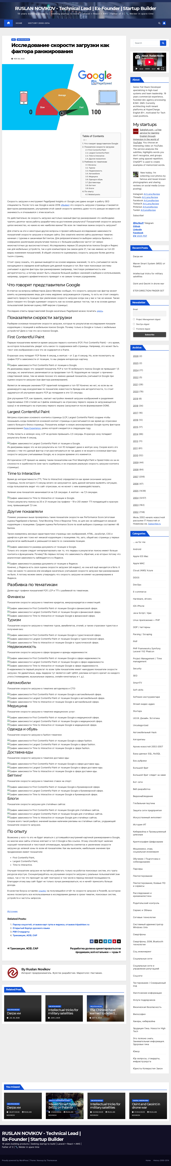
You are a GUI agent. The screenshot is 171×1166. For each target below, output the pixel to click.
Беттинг (92, 185)
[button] (159, 23)
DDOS (136, 577)
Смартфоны (139, 934)
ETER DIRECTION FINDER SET (148, 290)
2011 (135, 448)
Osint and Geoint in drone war (148, 283)
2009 (136, 462)
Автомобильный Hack (145, 732)
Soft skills (138, 689)
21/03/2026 (56, 1112)
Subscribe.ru (154, 523)
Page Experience (32, 428)
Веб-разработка (141, 789)
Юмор (136, 1051)
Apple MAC (139, 563)
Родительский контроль (146, 903)
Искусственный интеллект (147, 817)
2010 (135, 455)
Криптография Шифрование (148, 841)
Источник (12, 911)
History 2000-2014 (39, 23)
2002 (136, 512)
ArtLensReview (151, 200)
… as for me (139, 542)
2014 (135, 434)
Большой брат (140, 767)
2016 (135, 420)
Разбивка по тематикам (95, 162)
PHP (135, 641)
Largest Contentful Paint (99, 153)
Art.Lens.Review (152, 194)
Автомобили (94, 173)
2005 (136, 490)
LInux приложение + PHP (146, 620)
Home (19, 23)
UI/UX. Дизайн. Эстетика (146, 718)
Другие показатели (97, 159)
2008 (136, 469)
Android (137, 549)
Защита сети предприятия (147, 810)
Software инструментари (146, 697)
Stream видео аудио (144, 704)
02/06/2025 (98, 1112)
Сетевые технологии (144, 917)
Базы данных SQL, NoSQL (146, 753)
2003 (136, 505)
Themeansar (52, 1160)
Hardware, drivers (142, 598)
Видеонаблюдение (143, 796)
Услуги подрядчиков (144, 1000)
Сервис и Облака (142, 910)
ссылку (42, 890)
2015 (135, 427)
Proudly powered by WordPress (15, 1160)
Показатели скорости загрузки (99, 147)
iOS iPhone (138, 606)
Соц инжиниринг (142, 951)
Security (137, 668)
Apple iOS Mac (140, 556)
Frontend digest (143, 329)
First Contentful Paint (97, 150)
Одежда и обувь (96, 179)
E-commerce (139, 591)
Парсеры (138, 868)
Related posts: (94, 194)
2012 (135, 441)
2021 (135, 384)
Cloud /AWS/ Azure (143, 570)
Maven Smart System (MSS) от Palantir (64, 1105)
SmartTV (137, 682)
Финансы (92, 165)
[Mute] (158, 68)
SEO (13, 39)
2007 (135, 476)
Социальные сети (142, 958)
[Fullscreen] (162, 68)
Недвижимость (95, 171)
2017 (135, 412)
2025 (136, 363)
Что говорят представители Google (101, 143)
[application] (149, 62)
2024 (136, 370)
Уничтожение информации (147, 993)
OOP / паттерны (141, 627)
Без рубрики (140, 760)
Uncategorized (23, 39)
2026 (136, 356)
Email (135, 309)
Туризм (92, 168)
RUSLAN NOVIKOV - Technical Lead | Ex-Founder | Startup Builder (85, 8)
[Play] (136, 68)
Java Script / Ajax (142, 613)
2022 (136, 377)
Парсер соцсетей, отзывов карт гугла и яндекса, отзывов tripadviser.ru (51, 924)
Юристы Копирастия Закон (148, 1068)
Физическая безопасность (147, 1007)
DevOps (137, 584)
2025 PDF (140, 236)
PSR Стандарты (21, 931)
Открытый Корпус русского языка (31, 928)
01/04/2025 (140, 1112)
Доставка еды (94, 182)
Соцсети (137, 975)
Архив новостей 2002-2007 (148, 746)
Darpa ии (14, 1013)
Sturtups (137, 711)
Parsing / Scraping (142, 634)
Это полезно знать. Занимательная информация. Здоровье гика (148, 1041)
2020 (136, 391)
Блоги (91, 188)
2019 (135, 398)
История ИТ (139, 824)
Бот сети (138, 782)
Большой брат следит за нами (149, 775)
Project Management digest (148, 319)
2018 (135, 405)
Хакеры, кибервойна (144, 1021)
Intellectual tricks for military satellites (63, 1011)
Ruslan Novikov (38, 969)
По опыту (89, 191)
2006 (136, 483)
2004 (136, 498)
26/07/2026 (14, 1112)
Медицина (93, 176)
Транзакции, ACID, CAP (25, 935)
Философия (139, 1014)
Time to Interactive (96, 156)
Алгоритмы (139, 739)
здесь (100, 311)
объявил (65, 205)
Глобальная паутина (144, 803)
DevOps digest (142, 324)
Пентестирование (142, 876)
